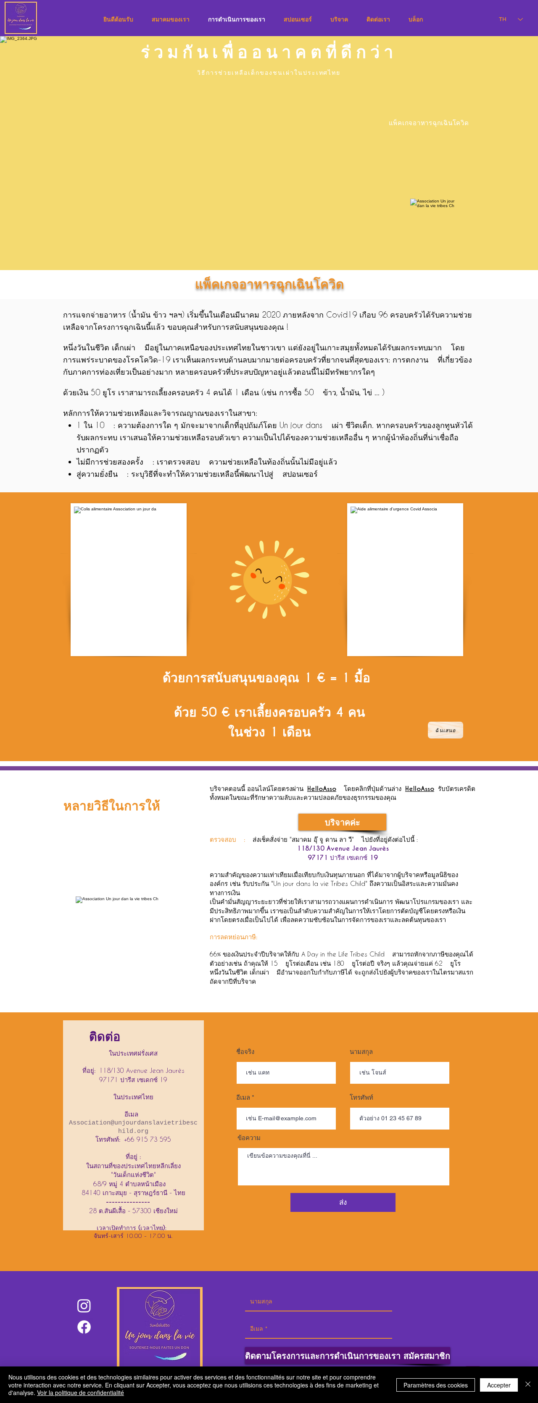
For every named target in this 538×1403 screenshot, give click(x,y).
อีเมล (243, 1097)
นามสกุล (361, 1051)
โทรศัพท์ (361, 1097)
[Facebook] (84, 1327)
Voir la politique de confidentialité (80, 1392)
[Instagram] (84, 1305)
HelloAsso (321, 789)
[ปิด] (528, 1384)
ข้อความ (249, 1138)
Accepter (499, 1385)
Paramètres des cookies (436, 1385)
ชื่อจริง (245, 1051)
